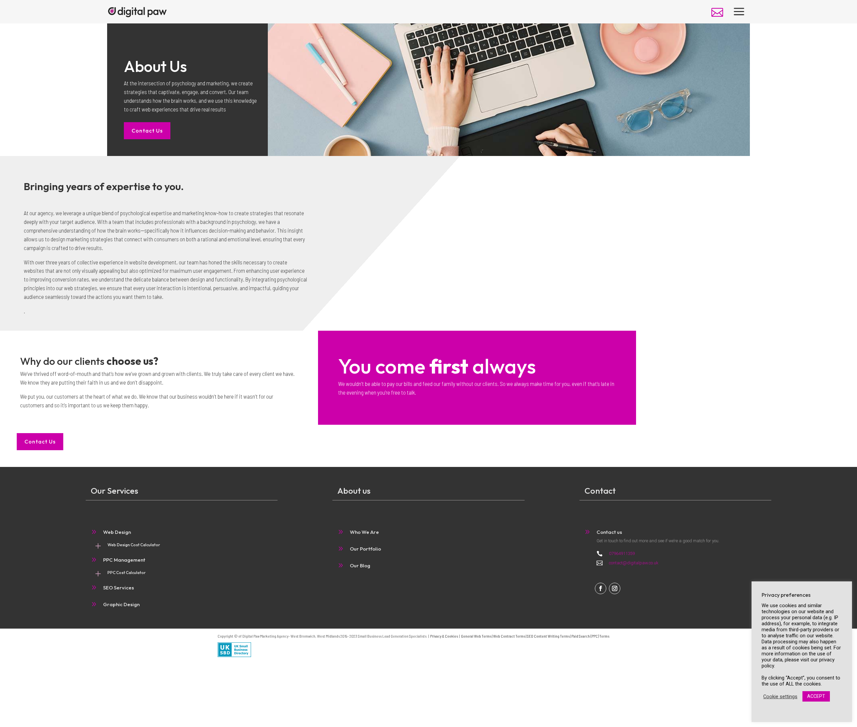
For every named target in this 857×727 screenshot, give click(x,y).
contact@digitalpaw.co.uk (633, 562)
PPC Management (124, 560)
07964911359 (622, 553)
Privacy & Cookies (444, 636)
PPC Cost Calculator (126, 572)
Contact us (609, 532)
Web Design (117, 532)
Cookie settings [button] (780, 697)
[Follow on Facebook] (600, 588)
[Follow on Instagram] (614, 588)
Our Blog (360, 565)
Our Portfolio (365, 549)
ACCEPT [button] (816, 696)
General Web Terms (476, 636)
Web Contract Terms (509, 636)
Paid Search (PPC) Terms (590, 636)
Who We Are (364, 532)
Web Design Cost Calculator (133, 544)
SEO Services (118, 587)
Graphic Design (121, 604)
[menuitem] (717, 12)
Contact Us (147, 130)
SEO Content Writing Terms (548, 636)
